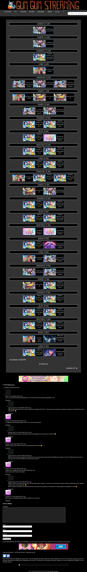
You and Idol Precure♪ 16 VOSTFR (60, 138)
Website (5, 534)
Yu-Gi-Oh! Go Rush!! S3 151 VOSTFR (29, 84)
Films (31, 12)
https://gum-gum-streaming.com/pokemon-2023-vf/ (59, 409)
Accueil (7, 12)
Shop (50, 12)
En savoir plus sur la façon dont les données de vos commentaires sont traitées (49, 541)
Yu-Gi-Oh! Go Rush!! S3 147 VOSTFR (60, 272)
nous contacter (74, 558)
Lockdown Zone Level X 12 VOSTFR (60, 353)
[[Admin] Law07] (11, 406)
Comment (5, 506)
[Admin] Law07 (12, 407)
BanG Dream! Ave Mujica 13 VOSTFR (60, 245)
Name (4, 524)
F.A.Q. (57, 12)
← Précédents (6, 387)
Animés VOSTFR (18, 360)
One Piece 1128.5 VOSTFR (39, 339)
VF (16, 12)
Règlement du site (30, 552)
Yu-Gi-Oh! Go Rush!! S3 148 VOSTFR (60, 259)
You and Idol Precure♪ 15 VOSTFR (39, 232)
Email (4, 529)
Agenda (41, 12)
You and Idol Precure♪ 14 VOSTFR (60, 232)
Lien (22, 396)
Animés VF (70, 368)
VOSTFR (23, 12)
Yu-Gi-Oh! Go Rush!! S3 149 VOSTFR (39, 111)
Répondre (7, 400)
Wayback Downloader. (54, 571)
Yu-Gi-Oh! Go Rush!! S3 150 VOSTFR (70, 84)
